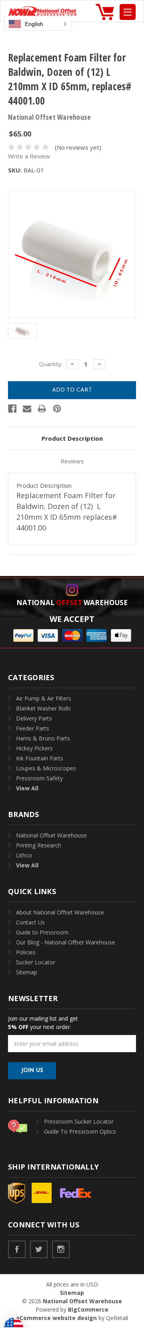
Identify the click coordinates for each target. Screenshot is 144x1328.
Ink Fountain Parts (39, 758)
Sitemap (26, 972)
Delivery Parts (34, 718)
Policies (26, 952)
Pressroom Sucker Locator (79, 1121)
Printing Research (38, 845)
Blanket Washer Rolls (43, 708)
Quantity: (50, 364)
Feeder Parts (32, 728)
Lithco (24, 855)
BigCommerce (88, 1309)
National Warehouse (72, 602)
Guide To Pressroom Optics (80, 1131)
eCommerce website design (56, 1318)
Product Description (72, 438)
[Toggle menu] (128, 12)
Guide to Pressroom (42, 932)
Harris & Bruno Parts (43, 738)
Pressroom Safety (39, 778)
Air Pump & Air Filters (43, 698)
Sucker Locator (35, 962)
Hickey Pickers (34, 748)
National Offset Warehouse (51, 835)
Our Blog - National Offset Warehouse (65, 942)
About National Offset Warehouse (60, 912)
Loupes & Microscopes (46, 768)
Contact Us (30, 922)
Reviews (72, 461)
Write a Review (29, 156)
